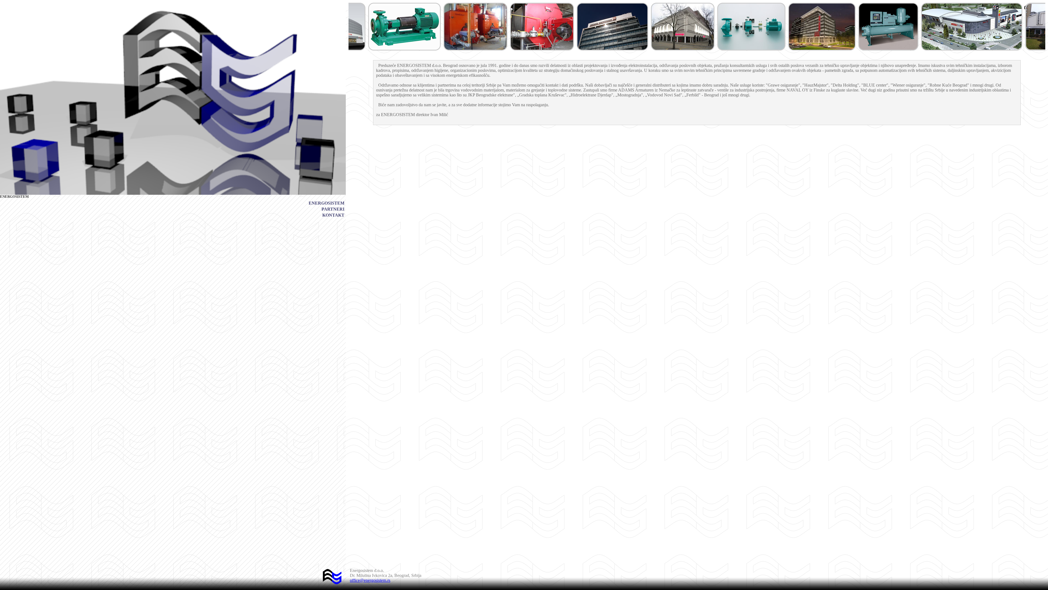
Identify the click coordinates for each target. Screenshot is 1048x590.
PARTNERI (332, 209)
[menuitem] (326, 203)
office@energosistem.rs (370, 580)
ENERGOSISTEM (326, 203)
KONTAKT (333, 215)
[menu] (326, 209)
